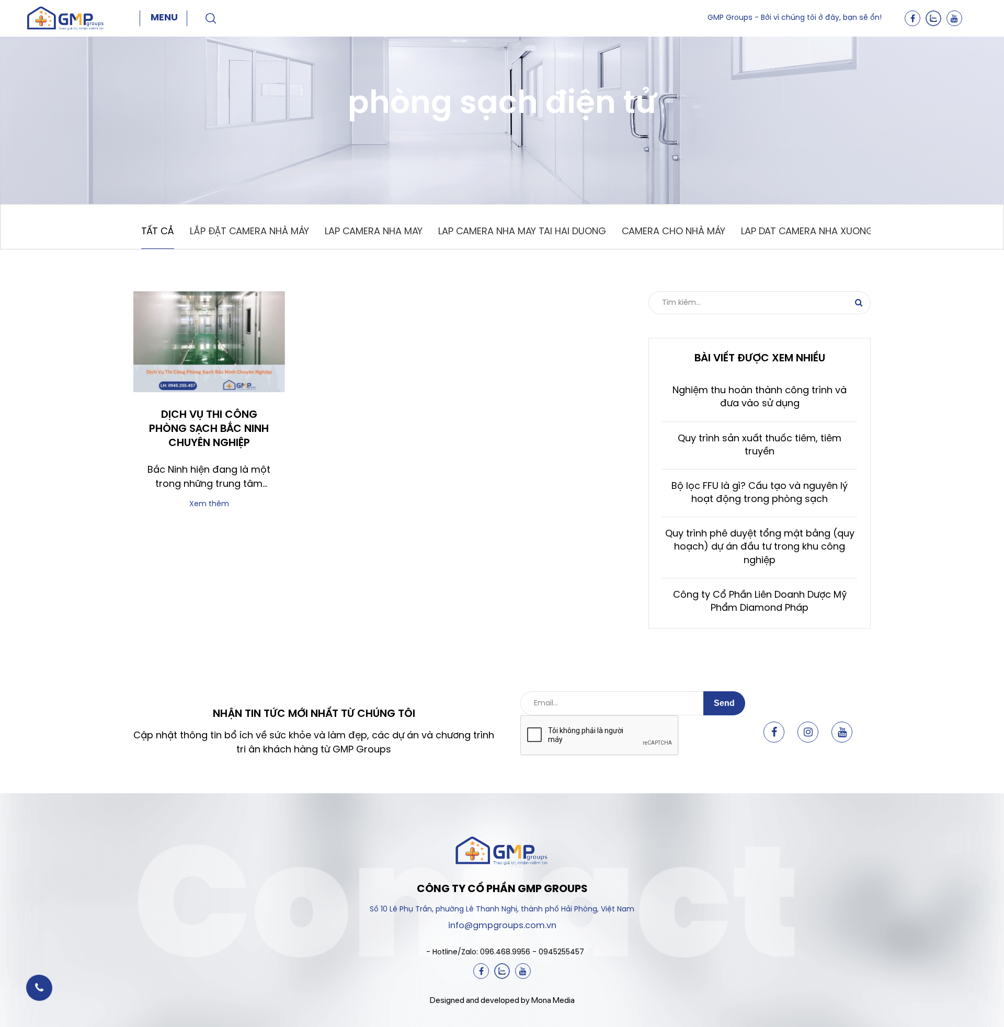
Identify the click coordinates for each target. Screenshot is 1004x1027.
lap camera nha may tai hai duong (522, 232)
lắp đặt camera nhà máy (249, 232)
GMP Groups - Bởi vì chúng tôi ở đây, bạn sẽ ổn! (795, 18)
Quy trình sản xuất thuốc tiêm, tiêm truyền (759, 445)
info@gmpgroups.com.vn (502, 925)
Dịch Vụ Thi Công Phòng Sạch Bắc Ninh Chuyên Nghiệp (209, 429)
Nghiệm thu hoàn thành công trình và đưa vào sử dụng (759, 397)
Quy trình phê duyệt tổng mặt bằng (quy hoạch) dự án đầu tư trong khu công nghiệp (759, 547)
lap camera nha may (374, 232)
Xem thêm (209, 504)
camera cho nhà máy (673, 232)
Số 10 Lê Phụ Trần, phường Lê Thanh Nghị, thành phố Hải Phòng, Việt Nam (502, 910)
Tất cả (157, 232)
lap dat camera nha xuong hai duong (834, 232)
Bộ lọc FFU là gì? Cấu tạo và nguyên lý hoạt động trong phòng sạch (759, 493)
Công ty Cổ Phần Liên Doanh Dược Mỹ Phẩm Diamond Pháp (760, 601)
